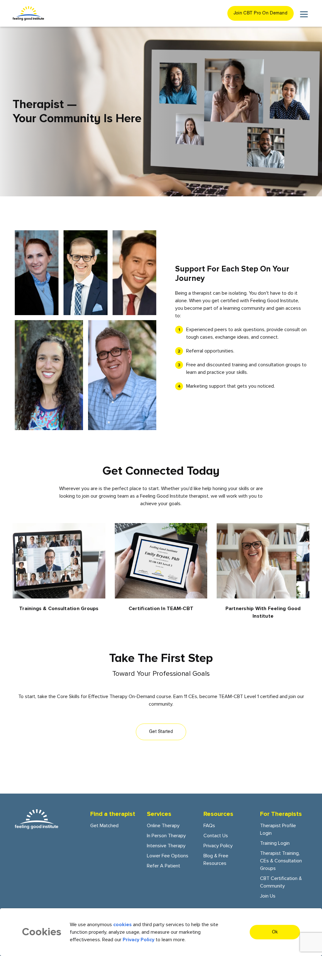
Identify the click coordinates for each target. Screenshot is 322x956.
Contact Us (215, 836)
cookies (122, 924)
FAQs (209, 825)
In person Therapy (166, 836)
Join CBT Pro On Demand (260, 13)
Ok (275, 932)
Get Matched (104, 825)
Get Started (161, 731)
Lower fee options (167, 856)
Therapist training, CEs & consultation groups (281, 860)
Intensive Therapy (166, 846)
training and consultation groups (266, 365)
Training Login (275, 843)
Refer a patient (163, 866)
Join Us (267, 896)
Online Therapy (163, 825)
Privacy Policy (218, 846)
